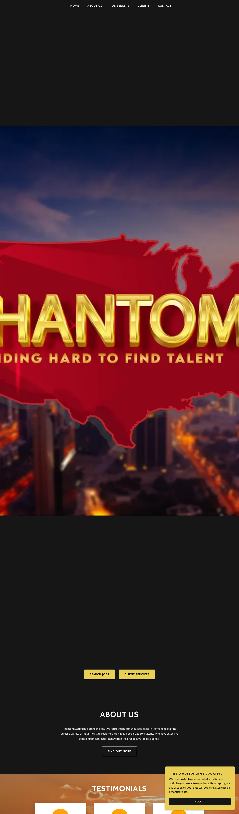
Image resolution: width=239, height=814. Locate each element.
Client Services (137, 674)
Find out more (119, 751)
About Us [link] (94, 5)
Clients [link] (144, 5)
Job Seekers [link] (120, 5)
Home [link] (74, 5)
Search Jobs (99, 674)
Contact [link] (164, 5)
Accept (200, 801)
